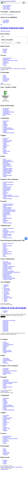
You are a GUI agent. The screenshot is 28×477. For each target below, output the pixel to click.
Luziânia (5, 149)
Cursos (4, 158)
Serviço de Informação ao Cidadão (10, 60)
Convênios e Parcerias (7, 386)
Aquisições (5, 233)
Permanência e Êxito (7, 169)
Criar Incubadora (6, 212)
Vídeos (5, 301)
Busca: (3, 42)
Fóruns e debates (6, 164)
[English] (3, 14)
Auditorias (5, 265)
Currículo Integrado (7, 171)
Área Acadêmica (6, 359)
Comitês (5, 126)
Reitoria (4, 122)
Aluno (4, 75)
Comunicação (6, 59)
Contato (4, 65)
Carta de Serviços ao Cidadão (9, 278)
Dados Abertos (6, 274)
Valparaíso (5, 153)
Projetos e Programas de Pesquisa (10, 370)
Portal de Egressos (7, 214)
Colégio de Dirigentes (7, 127)
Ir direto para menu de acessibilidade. (8, 1)
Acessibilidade (6, 20)
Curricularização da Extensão (9, 209)
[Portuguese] (1, 14)
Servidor (5, 77)
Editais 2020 (5, 328)
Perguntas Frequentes (7, 175)
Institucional (5, 261)
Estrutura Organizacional (8, 161)
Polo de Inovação (6, 187)
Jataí (4, 148)
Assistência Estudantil (7, 205)
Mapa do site (5, 22)
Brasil (4, 2)
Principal (23, 68)
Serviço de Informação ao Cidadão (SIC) (11, 272)
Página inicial (10, 68)
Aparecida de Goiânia (7, 140)
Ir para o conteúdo (7, 5)
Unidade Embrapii (7, 189)
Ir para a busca (6, 7)
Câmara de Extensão (7, 218)
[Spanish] (11, 14)
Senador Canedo (17, 68)
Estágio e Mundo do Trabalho (9, 211)
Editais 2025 (5, 322)
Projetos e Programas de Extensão (10, 382)
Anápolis (5, 139)
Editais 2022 (5, 326)
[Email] (5, 312)
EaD (5, 287)
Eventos (4, 191)
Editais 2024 (5, 323)
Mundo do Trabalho (8, 297)
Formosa (5, 142)
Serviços (5, 174)
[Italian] (9, 14)
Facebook (5, 460)
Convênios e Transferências (8, 266)
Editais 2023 (5, 325)
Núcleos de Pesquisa (7, 373)
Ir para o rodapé (6, 9)
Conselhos (5, 124)
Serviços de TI (7, 290)
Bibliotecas (6, 285)
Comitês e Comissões (7, 195)
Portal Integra (6, 293)
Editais (4, 167)
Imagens (5, 300)
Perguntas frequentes (7, 58)
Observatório (6, 296)
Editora (5, 295)
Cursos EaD (5, 109)
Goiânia (4, 144)
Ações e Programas (7, 262)
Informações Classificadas (8, 271)
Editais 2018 (5, 331)
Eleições (5, 130)
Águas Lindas (6, 138)
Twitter (4, 462)
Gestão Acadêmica (7, 173)
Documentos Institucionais (8, 111)
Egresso (4, 76)
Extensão (2, 69)
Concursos (5, 81)
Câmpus (5, 123)
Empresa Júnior (6, 213)
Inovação (6, 291)
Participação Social (7, 264)
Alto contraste (6, 21)
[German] (7, 14)
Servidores (5, 269)
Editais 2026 (5, 321)
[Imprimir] (5, 310)
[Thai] (12, 14)
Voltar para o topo (4, 391)
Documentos (5, 162)
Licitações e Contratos (7, 268)
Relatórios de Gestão (7, 276)
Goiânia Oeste (6, 145)
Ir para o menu (6, 6)
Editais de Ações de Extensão (13, 308)
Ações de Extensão (7, 208)
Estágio (4, 384)
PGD (4, 115)
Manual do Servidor (7, 253)
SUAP (4, 63)
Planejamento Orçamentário (9, 231)
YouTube (5, 463)
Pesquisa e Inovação (7, 186)
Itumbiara (5, 147)
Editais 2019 (5, 329)
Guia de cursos (6, 78)
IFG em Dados (6, 110)
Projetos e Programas (7, 166)
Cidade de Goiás (6, 141)
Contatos (5, 131)
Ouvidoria (5, 61)
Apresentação (6, 120)
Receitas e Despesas (7, 235)
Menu (2, 83)
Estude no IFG (6, 79)
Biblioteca (5, 346)
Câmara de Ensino (7, 163)
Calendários (6, 284)
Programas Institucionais (8, 184)
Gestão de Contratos (7, 234)
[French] (5, 14)
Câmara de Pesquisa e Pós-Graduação (11, 196)
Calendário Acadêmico (8, 168)
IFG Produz (6, 294)
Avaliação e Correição (7, 279)
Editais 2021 (5, 327)
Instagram (5, 461)
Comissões (5, 125)
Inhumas (5, 146)
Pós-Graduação (6, 190)
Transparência (6, 62)
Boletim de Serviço (7, 275)
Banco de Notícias (7, 114)
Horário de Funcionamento (8, 132)
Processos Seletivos (7, 160)
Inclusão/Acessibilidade (8, 170)
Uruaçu (4, 152)
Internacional (6, 288)
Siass (4, 254)
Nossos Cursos (6, 108)
